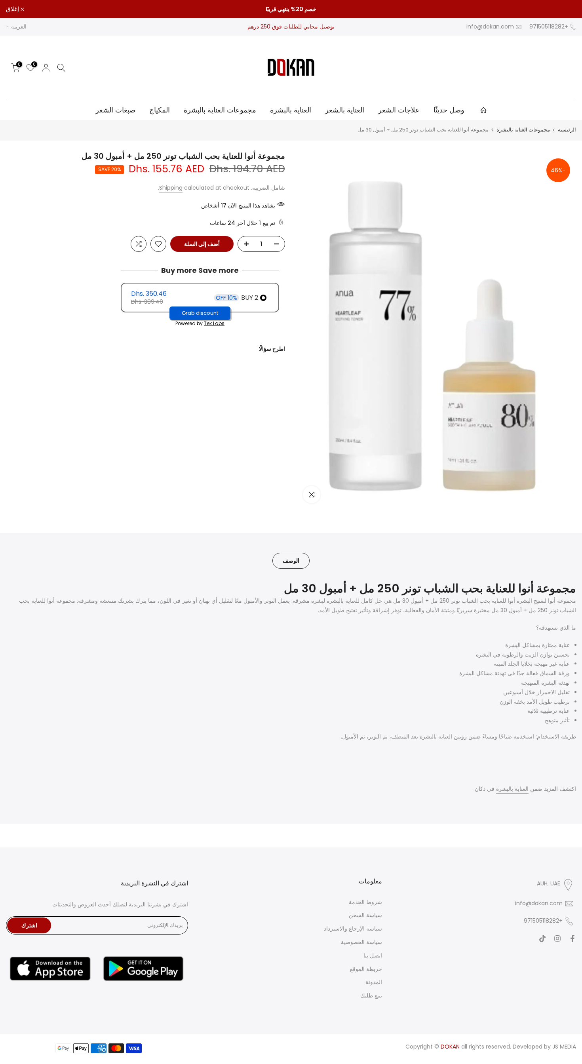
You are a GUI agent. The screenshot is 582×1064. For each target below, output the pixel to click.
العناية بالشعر (344, 110)
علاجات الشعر (399, 110)
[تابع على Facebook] (572, 938)
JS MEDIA (564, 1047)
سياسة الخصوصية (361, 942)
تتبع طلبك (371, 995)
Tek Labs (214, 323)
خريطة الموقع (366, 969)
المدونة (373, 982)
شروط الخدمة (365, 902)
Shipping (171, 188)
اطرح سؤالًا (272, 349)
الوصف (291, 560)
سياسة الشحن (365, 915)
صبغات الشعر (115, 110)
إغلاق (565, 9)
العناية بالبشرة (290, 110)
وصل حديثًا (449, 110)
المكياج (159, 110)
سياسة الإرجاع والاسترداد (353, 929)
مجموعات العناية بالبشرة (220, 110)
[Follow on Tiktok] (542, 938)
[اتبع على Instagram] (557, 938)
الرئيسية (567, 129)
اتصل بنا (372, 955)
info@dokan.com (490, 26)
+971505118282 (548, 26)
